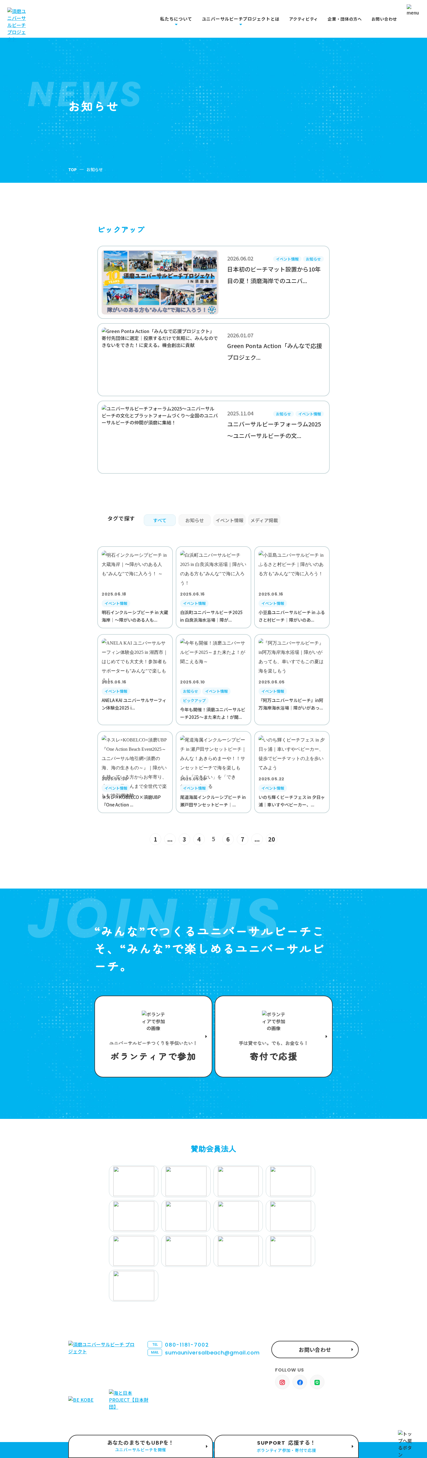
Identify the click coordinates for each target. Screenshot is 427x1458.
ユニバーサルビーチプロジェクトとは (241, 18)
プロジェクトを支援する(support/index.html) (153, 1036)
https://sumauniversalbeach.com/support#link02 (273, 1036)
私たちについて (176, 18)
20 (271, 839)
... (170, 839)
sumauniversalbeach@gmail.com (205, 1352)
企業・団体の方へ (345, 19)
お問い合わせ (384, 19)
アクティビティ (303, 19)
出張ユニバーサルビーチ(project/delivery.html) (140, 1446)
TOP (72, 169)
